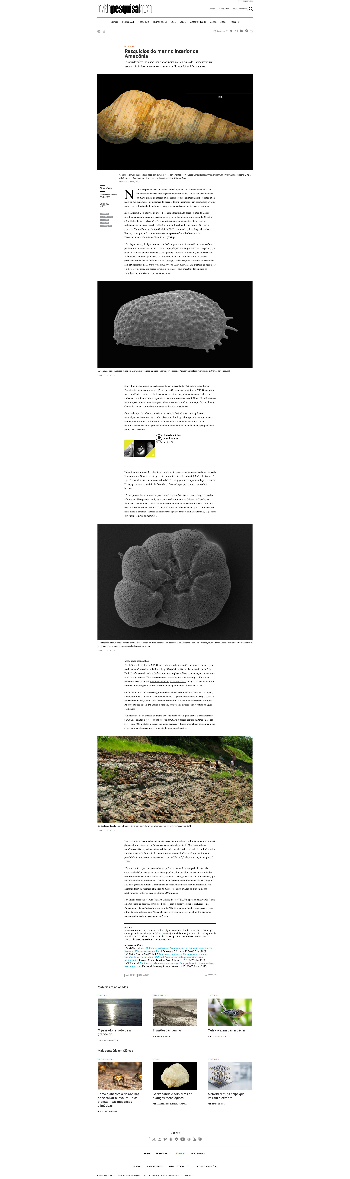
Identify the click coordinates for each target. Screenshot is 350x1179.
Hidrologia (143, 975)
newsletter (224, 9)
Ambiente (104, 214)
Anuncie (180, 1154)
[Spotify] (189, 1139)
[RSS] (194, 1139)
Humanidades (160, 22)
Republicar (220, 31)
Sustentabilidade (198, 22)
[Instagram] (159, 1139)
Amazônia (130, 975)
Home (147, 1154)
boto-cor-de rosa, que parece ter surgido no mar (151, 268)
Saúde (183, 22)
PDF (104, 31)
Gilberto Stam (106, 188)
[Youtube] (182, 1139)
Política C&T (128, 22)
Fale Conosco (198, 1154)
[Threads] (171, 1139)
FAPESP (137, 1167)
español (249, 1)
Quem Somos (163, 1154)
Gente (213, 22)
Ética (173, 22)
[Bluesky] (165, 1139)
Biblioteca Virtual (179, 1167)
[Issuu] (199, 1139)
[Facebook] (150, 1139)
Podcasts (235, 22)
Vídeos (223, 22)
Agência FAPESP (155, 1167)
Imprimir (99, 31)
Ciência (114, 22)
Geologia (104, 223)
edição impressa (240, 9)
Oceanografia (106, 226)
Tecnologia (143, 22)
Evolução (104, 220)
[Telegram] (176, 1139)
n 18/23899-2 (163, 934)
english (242, 1)
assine (212, 9)
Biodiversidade (106, 217)
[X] (154, 1139)
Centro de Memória (206, 1167)
